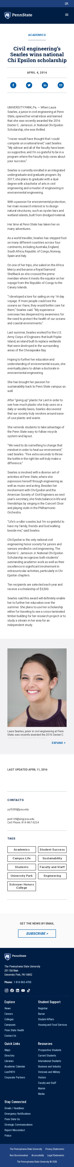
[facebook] (13, 85)
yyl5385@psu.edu (18, 809)
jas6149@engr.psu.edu (20, 819)
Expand (57, 743)
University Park (22, 875)
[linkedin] (45, 85)
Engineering (52, 875)
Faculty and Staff (52, 867)
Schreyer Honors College (21, 886)
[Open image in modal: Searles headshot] (37, 687)
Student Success (52, 849)
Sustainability (52, 858)
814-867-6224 (30, 822)
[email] (61, 85)
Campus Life (22, 858)
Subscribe (35, 933)
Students (21, 867)
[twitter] (29, 85)
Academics (37, 35)
